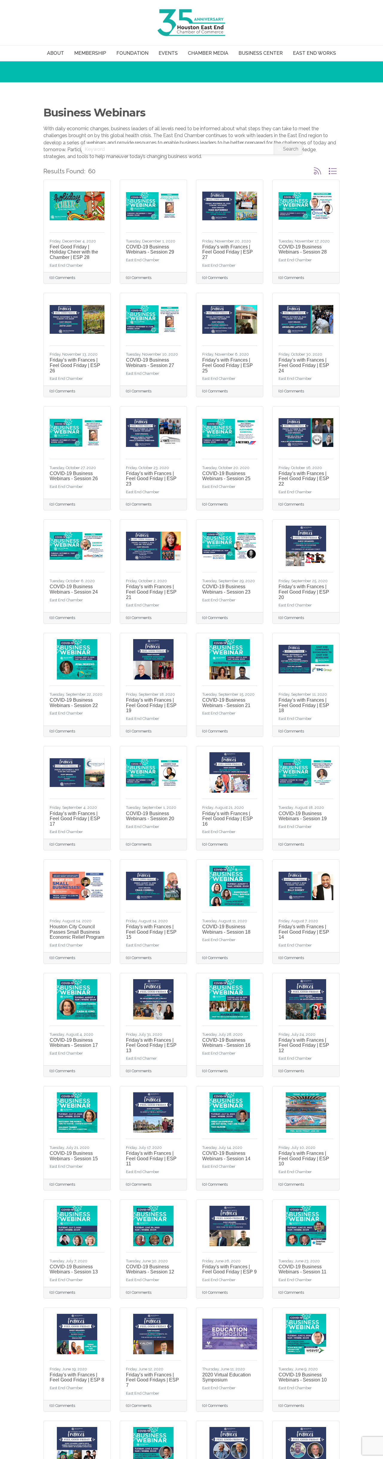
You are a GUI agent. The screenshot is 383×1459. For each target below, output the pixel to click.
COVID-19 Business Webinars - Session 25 (226, 476)
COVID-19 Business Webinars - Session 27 (150, 362)
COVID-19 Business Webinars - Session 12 (150, 1269)
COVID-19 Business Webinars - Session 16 (226, 1043)
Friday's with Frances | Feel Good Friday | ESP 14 (304, 932)
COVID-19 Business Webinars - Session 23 (226, 589)
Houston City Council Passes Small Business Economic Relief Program (77, 932)
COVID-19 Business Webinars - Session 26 (74, 476)
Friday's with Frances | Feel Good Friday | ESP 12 (304, 1045)
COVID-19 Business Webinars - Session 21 (226, 702)
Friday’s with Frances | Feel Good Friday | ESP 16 (227, 818)
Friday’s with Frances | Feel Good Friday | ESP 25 (227, 365)
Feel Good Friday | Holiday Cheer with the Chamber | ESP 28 (74, 252)
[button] (317, 171)
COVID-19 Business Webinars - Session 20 (150, 816)
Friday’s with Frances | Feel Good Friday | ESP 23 (151, 478)
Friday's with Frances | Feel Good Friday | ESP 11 (151, 1158)
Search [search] (290, 149)
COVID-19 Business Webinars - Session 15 (74, 1156)
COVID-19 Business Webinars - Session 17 (74, 1043)
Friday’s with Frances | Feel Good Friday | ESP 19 (151, 705)
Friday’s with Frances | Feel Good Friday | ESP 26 (75, 365)
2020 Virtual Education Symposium (226, 1377)
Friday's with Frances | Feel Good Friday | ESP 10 (304, 1158)
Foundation (132, 53)
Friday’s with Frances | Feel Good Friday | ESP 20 (304, 592)
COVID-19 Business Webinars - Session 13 (74, 1269)
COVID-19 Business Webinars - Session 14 (226, 1156)
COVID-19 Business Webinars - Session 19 (303, 816)
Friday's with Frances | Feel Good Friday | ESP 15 (151, 932)
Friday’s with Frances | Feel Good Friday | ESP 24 (304, 365)
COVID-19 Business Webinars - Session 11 (302, 1269)
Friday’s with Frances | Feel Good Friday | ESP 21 (151, 592)
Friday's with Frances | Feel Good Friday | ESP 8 (77, 1377)
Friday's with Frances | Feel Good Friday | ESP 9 (229, 1269)
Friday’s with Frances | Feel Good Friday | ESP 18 (304, 705)
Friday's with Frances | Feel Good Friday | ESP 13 (151, 1045)
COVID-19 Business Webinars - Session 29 (150, 249)
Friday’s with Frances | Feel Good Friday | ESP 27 (227, 252)
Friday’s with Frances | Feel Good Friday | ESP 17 (75, 818)
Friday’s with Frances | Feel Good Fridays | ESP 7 (152, 1380)
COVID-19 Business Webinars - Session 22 (74, 702)
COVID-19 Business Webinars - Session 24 (74, 589)
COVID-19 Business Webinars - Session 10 (303, 1377)
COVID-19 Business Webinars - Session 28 (303, 249)
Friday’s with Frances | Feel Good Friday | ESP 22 (304, 478)
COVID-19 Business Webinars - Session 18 (226, 929)
